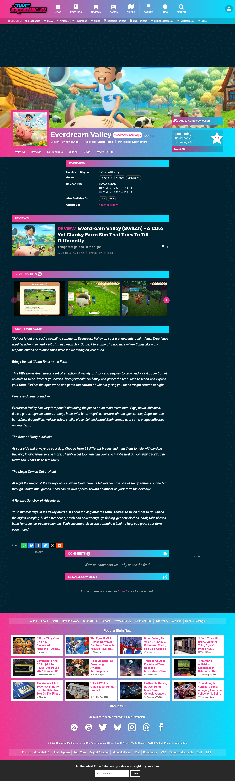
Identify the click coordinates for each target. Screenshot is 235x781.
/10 (191, 138)
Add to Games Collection (194, 120)
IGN (137, 752)
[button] (166, 300)
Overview (19, 152)
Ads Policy (161, 621)
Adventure (106, 177)
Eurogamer (150, 752)
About (44, 621)
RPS (208, 752)
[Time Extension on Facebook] (160, 728)
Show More (116, 705)
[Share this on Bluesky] (31, 545)
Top (34, 621)
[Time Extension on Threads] (146, 728)
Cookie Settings (195, 621)
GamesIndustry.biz (181, 752)
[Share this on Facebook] (38, 545)
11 (166, 247)
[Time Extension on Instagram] (132, 728)
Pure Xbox (79, 752)
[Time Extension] (28, 8)
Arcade (120, 177)
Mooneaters (139, 141)
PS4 (103, 198)
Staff (55, 621)
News (86, 152)
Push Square (62, 752)
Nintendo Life (41, 752)
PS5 (111, 198)
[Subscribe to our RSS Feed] (74, 728)
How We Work (70, 621)
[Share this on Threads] (52, 545)
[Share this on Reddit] (59, 545)
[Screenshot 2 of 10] (94, 298)
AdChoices (140, 743)
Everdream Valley (95, 134)
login (121, 591)
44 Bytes (124, 743)
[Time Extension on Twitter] (103, 728)
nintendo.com (107, 204)
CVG (199, 752)
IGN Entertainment (96, 743)
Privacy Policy (122, 621)
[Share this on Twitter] (45, 545)
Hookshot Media (65, 743)
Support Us (90, 621)
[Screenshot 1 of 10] (39, 298)
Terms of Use (143, 621)
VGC (163, 752)
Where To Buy (104, 152)
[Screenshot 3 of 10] (148, 298)
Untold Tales (105, 141)
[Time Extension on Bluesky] (117, 728)
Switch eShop (70, 141)
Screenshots (55, 152)
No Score (180, 149)
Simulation (133, 177)
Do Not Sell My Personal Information (168, 743)
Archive (176, 621)
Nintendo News (121, 752)
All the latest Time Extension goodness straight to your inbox (117, 766)
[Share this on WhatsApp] (24, 545)
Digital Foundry (99, 752)
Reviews (36, 152)
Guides (73, 152)
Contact (105, 621)
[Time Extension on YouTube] (88, 728)
